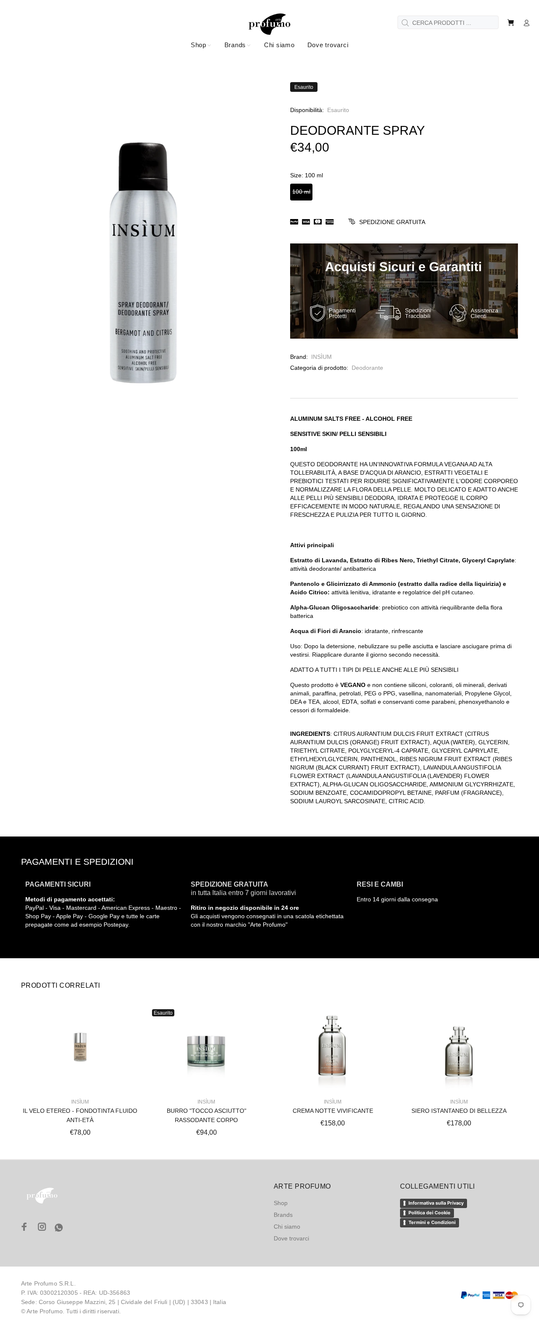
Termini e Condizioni (432, 1222)
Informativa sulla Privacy (436, 1203)
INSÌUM (321, 356)
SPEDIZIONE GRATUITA (392, 222)
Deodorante (367, 367)
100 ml (301, 191)
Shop (281, 1203)
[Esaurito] (206, 1047)
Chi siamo (287, 1226)
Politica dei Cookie (429, 1213)
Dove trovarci (291, 1238)
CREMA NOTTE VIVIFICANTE (333, 1110)
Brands (283, 1214)
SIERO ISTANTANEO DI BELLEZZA (459, 1110)
